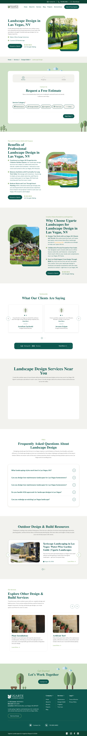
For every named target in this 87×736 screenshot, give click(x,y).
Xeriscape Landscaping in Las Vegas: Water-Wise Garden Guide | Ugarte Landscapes (59, 546)
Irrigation (60, 704)
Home (25, 7)
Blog (44, 7)
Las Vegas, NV (59, 242)
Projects (49, 7)
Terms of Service (73, 699)
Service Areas (58, 7)
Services (38, 7)
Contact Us (43, 682)
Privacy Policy (73, 702)
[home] (13, 7)
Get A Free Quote (71, 7)
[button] (8, 319)
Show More (25, 321)
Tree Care (60, 707)
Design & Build (61, 702)
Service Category (19, 102)
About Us (32, 7)
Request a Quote (15, 46)
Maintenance (61, 699)
